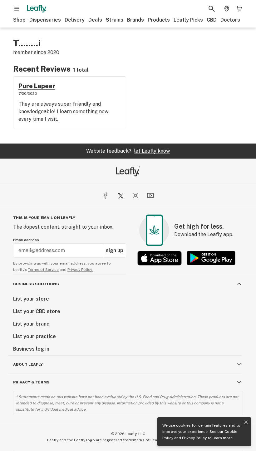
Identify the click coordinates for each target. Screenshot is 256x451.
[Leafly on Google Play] (211, 258)
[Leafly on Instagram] (135, 195)
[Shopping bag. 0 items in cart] (239, 9)
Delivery (75, 20)
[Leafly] (36, 9)
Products (159, 20)
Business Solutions (36, 284)
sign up (114, 250)
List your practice (34, 336)
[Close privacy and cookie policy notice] (246, 422)
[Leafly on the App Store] (159, 258)
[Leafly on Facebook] (105, 195)
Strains (114, 20)
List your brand (31, 324)
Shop (19, 20)
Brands (135, 20)
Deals (95, 20)
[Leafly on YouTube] (150, 195)
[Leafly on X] (120, 195)
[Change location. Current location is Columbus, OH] (226, 9)
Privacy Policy (194, 438)
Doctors (230, 20)
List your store (31, 299)
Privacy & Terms (31, 382)
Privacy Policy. (80, 269)
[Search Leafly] (211, 9)
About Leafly (28, 364)
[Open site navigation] (17, 9)
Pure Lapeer (36, 86)
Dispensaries (45, 20)
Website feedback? (128, 151)
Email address (26, 240)
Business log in (31, 349)
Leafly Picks (188, 20)
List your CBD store (36, 311)
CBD (212, 20)
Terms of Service (43, 269)
